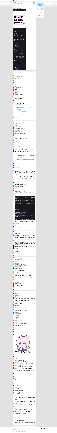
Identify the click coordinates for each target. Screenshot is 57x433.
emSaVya (16, 77)
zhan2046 (16, 406)
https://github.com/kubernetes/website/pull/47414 (19, 76)
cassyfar (16, 322)
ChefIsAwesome (16, 324)
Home (40, 0)
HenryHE (16, 144)
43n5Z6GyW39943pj (17, 167)
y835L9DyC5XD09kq (17, 315)
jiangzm (15, 132)
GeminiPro (16, 261)
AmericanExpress (16, 312)
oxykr (15, 356)
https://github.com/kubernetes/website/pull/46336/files (20, 174)
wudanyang (16, 267)
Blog (19, 428)
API (21, 428)
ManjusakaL (16, 367)
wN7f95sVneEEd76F (17, 282)
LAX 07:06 (22, 431)
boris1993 (19, 4)
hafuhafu (16, 331)
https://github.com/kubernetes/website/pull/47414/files (18, 8)
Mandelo (16, 358)
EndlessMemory (16, 295)
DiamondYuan (16, 287)
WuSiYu (15, 392)
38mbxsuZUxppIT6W (17, 385)
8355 (15, 128)
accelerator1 (16, 365)
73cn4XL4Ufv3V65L (17, 130)
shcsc (15, 284)
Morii (15, 138)
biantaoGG (16, 387)
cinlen (15, 297)
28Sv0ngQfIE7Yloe (17, 93)
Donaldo (16, 150)
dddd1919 (16, 86)
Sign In (43, 0)
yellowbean (16, 264)
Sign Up (42, 0)
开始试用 (40, 14)
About (13, 428)
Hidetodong (16, 125)
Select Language (34, 428)
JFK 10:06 (24, 431)
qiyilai (15, 408)
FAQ (22, 428)
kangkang (16, 318)
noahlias (16, 293)
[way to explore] (14, 0)
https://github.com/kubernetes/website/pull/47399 (19, 106)
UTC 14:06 (18, 431)
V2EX (13, 2)
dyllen (15, 185)
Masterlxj (16, 84)
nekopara (16, 389)
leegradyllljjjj (16, 146)
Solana (24, 428)
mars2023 (16, 127)
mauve (15, 245)
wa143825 (16, 362)
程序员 (15, 2)
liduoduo (16, 320)
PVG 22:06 (20, 431)
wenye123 (16, 149)
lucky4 (15, 410)
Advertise (17, 428)
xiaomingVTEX (16, 304)
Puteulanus (16, 404)
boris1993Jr (16, 4)
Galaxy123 (16, 363)
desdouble (39, 15)
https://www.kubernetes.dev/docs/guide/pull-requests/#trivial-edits (29, 393)
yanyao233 (16, 235)
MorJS (15, 227)
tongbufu (16, 123)
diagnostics (16, 395)
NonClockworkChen (17, 263)
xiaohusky (16, 88)
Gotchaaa (16, 412)
